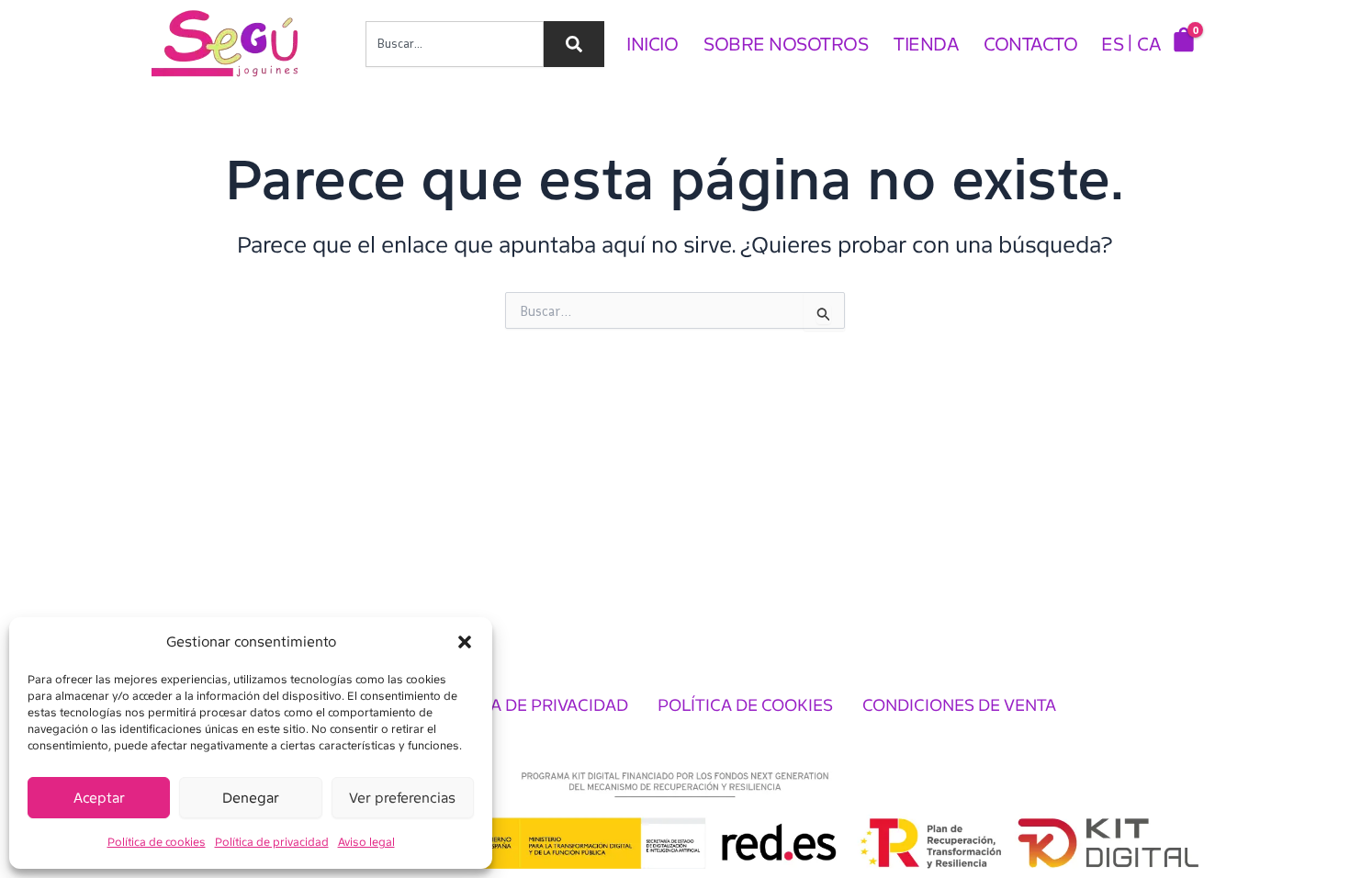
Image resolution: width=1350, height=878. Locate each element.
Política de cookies (156, 842)
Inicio (652, 44)
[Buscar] (574, 44)
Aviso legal (366, 842)
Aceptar (99, 798)
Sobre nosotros (785, 44)
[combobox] (455, 44)
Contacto (1030, 44)
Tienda (926, 44)
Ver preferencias (402, 798)
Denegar (250, 798)
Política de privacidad (272, 842)
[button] (465, 642)
